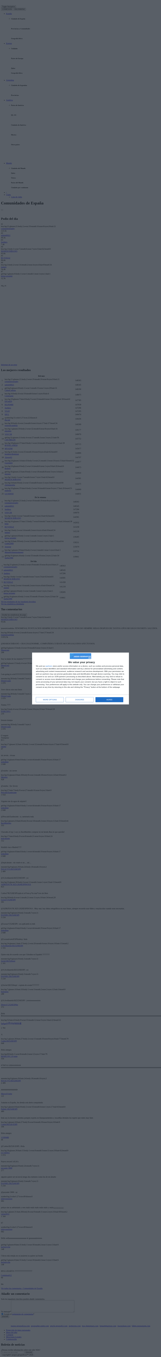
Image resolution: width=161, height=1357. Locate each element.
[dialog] (80, 678)
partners (49, 666)
